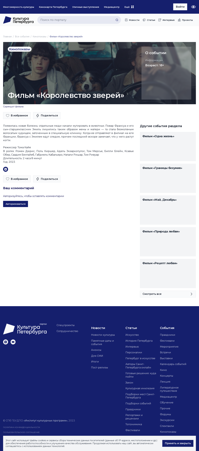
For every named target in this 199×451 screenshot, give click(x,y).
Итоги (95, 361)
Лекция (165, 381)
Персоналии (133, 352)
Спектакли (167, 426)
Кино (163, 370)
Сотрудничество (67, 331)
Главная (7, 36)
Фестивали (132, 430)
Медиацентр (168, 396)
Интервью (132, 346)
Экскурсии (167, 420)
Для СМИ (97, 355)
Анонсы (96, 349)
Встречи (165, 352)
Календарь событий (173, 364)
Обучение (166, 402)
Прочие (165, 408)
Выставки (166, 358)
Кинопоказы (39, 36)
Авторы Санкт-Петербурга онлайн (138, 366)
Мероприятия (169, 346)
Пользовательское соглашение (21, 432)
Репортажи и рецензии (134, 417)
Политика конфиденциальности (21, 427)
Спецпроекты (66, 325)
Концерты (166, 375)
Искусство (132, 334)
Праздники (133, 409)
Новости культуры (103, 334)
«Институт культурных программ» (45, 420)
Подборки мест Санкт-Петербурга (140, 396)
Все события (22, 36)
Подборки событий (138, 403)
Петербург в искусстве (140, 358)
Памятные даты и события (102, 342)
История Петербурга (139, 340)
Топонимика (133, 424)
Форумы (165, 414)
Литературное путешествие (169, 389)
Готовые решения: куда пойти (140, 375)
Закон (129, 382)
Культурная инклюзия (140, 388)
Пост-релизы (99, 367)
